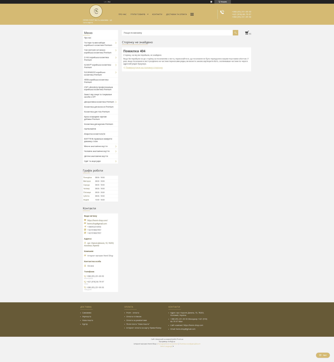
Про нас (122, 14)
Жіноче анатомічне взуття (96, 146)
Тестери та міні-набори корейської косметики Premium (98, 43)
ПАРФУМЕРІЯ (90, 129)
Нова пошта (87, 320)
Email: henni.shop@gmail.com (182, 329)
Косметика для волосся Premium (99, 107)
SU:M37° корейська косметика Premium (97, 66)
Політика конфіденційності (190, 344)
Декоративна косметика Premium (99, 102)
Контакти (157, 14)
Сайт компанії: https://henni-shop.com (186, 325)
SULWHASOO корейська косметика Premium (94, 73)
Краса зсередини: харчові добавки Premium (95, 117)
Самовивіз (86, 312)
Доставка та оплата (176, 14)
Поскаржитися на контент (168, 344)
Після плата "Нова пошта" (138, 324)
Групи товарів (137, 14)
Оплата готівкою (133, 316)
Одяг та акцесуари (92, 161)
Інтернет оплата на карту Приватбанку (143, 328)
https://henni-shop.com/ (97, 220)
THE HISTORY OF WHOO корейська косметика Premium (97, 51)
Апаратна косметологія (94, 134)
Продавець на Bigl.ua (167, 341)
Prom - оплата (132, 312)
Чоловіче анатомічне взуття (96, 151)
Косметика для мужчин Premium (98, 124)
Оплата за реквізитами (136, 320)
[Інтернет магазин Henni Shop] (96, 11)
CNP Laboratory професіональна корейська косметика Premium (98, 88)
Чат (325, 355)
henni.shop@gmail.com (97, 223)
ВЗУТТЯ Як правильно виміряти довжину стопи (98, 140)
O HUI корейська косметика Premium (96, 58)
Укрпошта (86, 316)
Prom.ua (180, 339)
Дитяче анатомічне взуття (96, 156)
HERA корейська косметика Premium (96, 80)
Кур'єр (85, 324)
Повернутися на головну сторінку (144, 67)
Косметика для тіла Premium (97, 111)
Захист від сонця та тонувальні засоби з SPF (98, 95)
